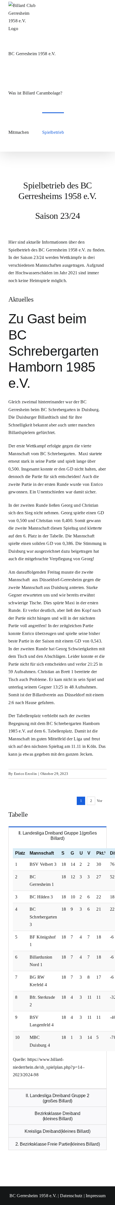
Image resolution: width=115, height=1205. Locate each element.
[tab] (57, 835)
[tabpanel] (57, 966)
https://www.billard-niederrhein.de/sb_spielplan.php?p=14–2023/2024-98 (49, 1067)
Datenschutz (71, 1195)
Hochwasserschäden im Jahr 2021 (46, 272)
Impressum (96, 1195)
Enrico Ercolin (25, 774)
